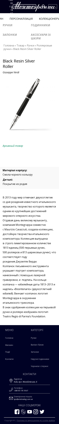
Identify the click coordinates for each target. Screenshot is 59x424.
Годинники (40, 25)
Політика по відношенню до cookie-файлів (36, 420)
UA (51, 6)
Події (7, 352)
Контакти (9, 359)
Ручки (7, 25)
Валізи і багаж (37, 344)
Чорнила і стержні (39, 366)
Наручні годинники (40, 359)
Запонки (10, 35)
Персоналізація (21, 19)
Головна (9, 338)
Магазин (9, 345)
